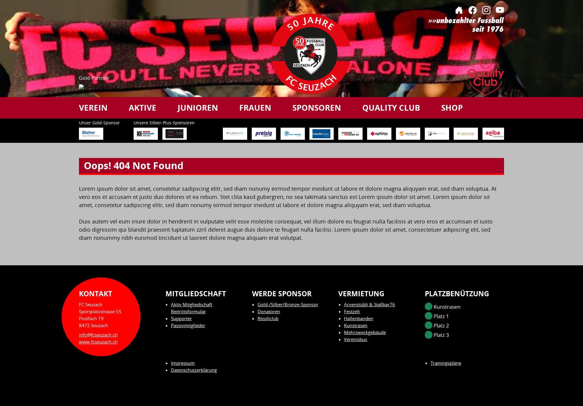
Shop (452, 107)
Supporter (181, 318)
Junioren (198, 107)
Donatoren (268, 311)
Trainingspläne (446, 363)
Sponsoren (316, 107)
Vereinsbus (355, 339)
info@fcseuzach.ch (98, 335)
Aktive (142, 107)
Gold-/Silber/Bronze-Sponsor (287, 304)
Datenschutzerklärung (194, 370)
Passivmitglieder (188, 325)
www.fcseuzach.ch (98, 342)
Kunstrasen (355, 325)
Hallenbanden (358, 318)
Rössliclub (267, 318)
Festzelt (352, 311)
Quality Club (391, 107)
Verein (93, 107)
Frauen (255, 107)
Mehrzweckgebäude (365, 332)
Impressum (183, 363)
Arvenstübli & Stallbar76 (369, 304)
